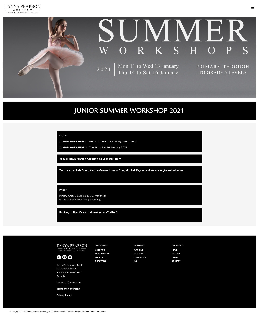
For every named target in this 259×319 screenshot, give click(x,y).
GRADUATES (100, 261)
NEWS (174, 250)
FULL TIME (138, 253)
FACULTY (99, 257)
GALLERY (176, 253)
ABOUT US (100, 250)
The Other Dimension (96, 311)
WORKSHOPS (140, 257)
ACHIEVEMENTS (102, 253)
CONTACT (176, 261)
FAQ (135, 261)
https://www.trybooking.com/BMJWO (95, 212)
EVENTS (175, 257)
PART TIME (138, 250)
